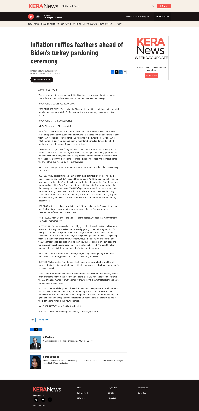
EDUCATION (66, 24)
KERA (79, 388)
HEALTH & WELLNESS (50, 24)
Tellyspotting (112, 388)
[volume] (38, 16)
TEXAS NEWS (33, 24)
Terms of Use (143, 388)
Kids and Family (83, 393)
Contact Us (142, 393)
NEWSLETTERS (106, 24)
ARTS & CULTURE (90, 24)
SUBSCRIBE (151, 75)
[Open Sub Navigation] (113, 24)
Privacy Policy (113, 398)
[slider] (41, 16)
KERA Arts (81, 398)
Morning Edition (44, 320)
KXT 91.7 (111, 393)
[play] (31, 16)
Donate (165, 6)
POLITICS (77, 24)
